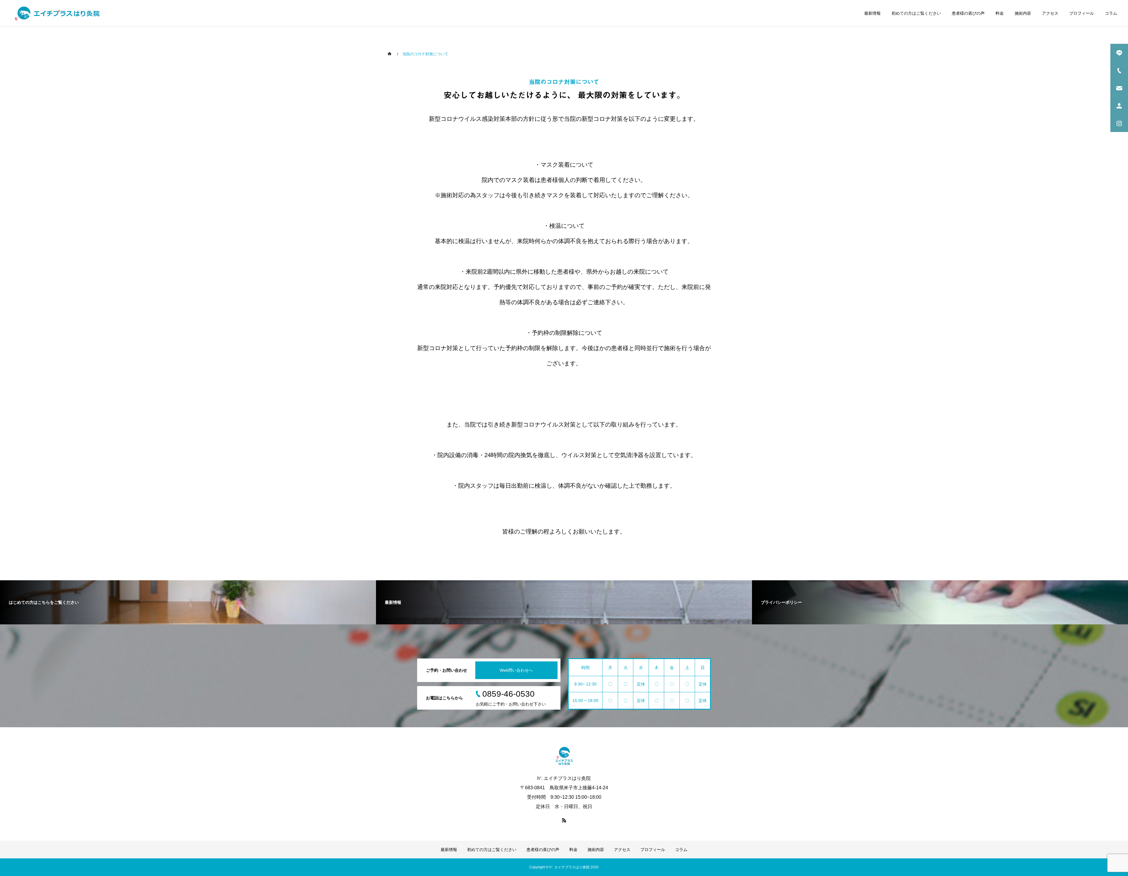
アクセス (1050, 13)
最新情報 (872, 13)
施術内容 (1023, 13)
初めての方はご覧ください (916, 13)
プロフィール (1081, 13)
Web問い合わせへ (516, 670)
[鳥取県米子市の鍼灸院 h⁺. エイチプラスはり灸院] (57, 13)
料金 (1000, 13)
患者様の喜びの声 (968, 13)
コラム (1111, 13)
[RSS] (564, 820)
